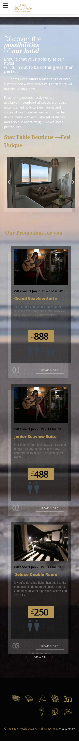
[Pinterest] (56, 701)
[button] (8, 182)
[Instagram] (17, 700)
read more (50, 370)
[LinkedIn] (69, 701)
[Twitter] (43, 701)
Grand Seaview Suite (35, 298)
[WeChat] (43, 714)
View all (39, 657)
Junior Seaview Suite (35, 436)
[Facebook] (30, 700)
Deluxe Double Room (35, 574)
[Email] (69, 714)
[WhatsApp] (56, 714)
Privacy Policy (67, 728)
